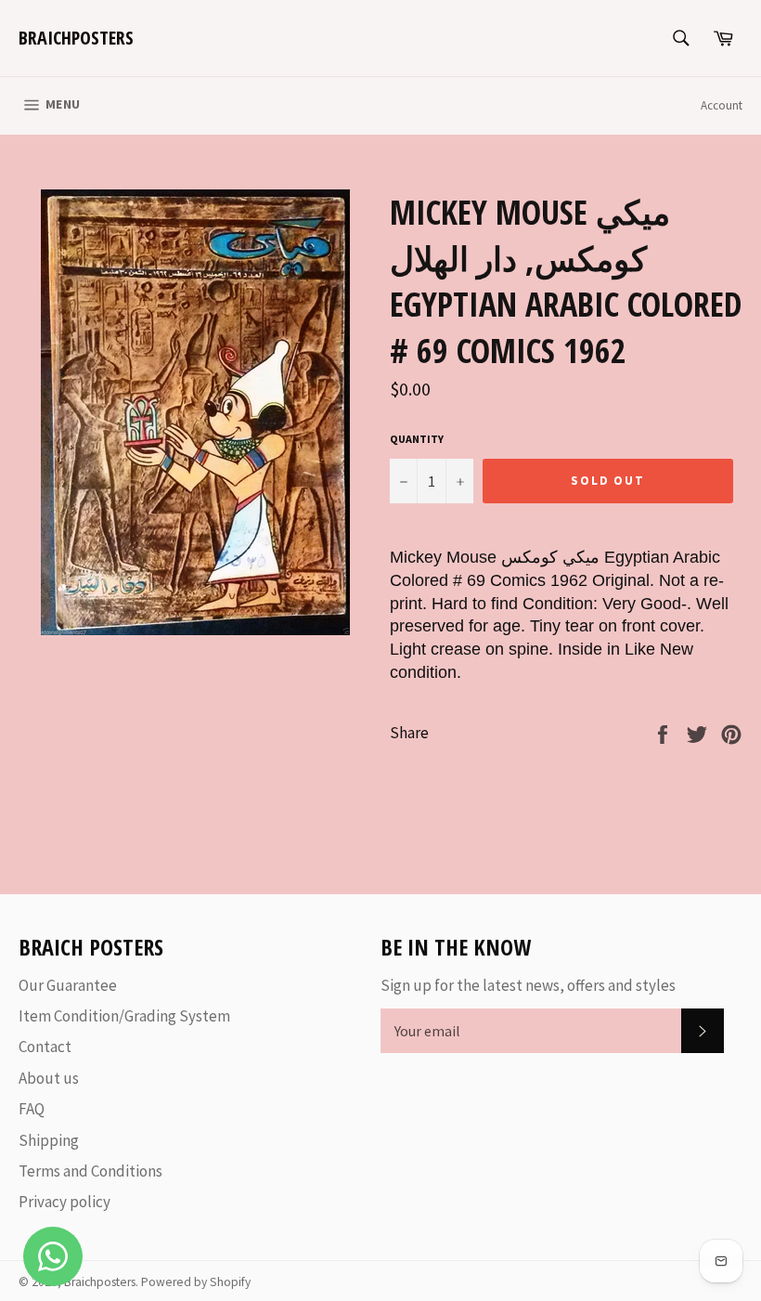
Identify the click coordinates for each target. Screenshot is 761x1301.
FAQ (32, 1109)
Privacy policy (64, 1201)
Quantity (417, 439)
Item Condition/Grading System (124, 1016)
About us (49, 1078)
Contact (45, 1046)
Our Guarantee (68, 985)
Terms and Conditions (90, 1171)
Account (721, 105)
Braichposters (76, 37)
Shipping (49, 1140)
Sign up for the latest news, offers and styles (528, 985)
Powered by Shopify (196, 1282)
